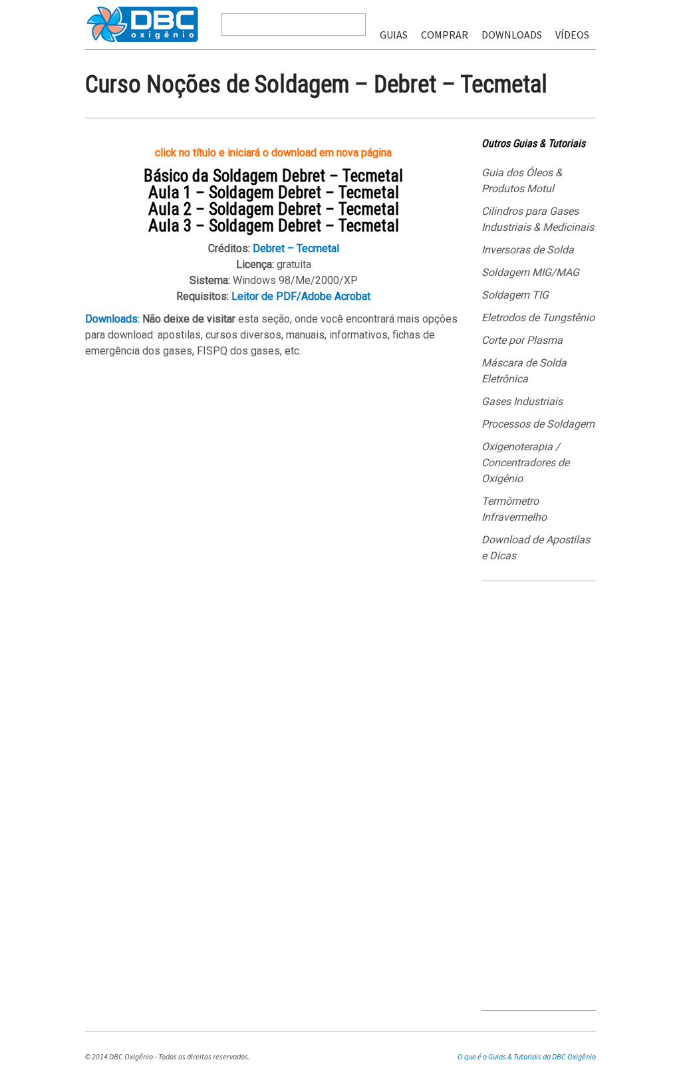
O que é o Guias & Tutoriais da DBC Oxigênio (527, 1056)
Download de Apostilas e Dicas (535, 547)
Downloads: (112, 319)
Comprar (444, 34)
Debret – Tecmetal (296, 248)
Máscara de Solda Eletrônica (524, 370)
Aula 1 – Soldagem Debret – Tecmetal (273, 192)
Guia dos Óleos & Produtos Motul (521, 180)
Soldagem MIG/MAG (530, 272)
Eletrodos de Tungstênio (538, 317)
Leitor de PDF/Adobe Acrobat (300, 296)
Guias (394, 34)
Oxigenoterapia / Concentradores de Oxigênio (525, 462)
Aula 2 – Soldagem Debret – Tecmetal (273, 209)
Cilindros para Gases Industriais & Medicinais (537, 219)
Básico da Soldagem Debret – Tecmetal (273, 176)
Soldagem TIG (515, 295)
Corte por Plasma (522, 340)
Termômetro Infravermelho (514, 509)
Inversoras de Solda (527, 249)
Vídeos (572, 34)
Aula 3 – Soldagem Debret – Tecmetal (273, 225)
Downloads (511, 34)
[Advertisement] (538, 800)
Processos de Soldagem (538, 424)
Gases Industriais (522, 401)
